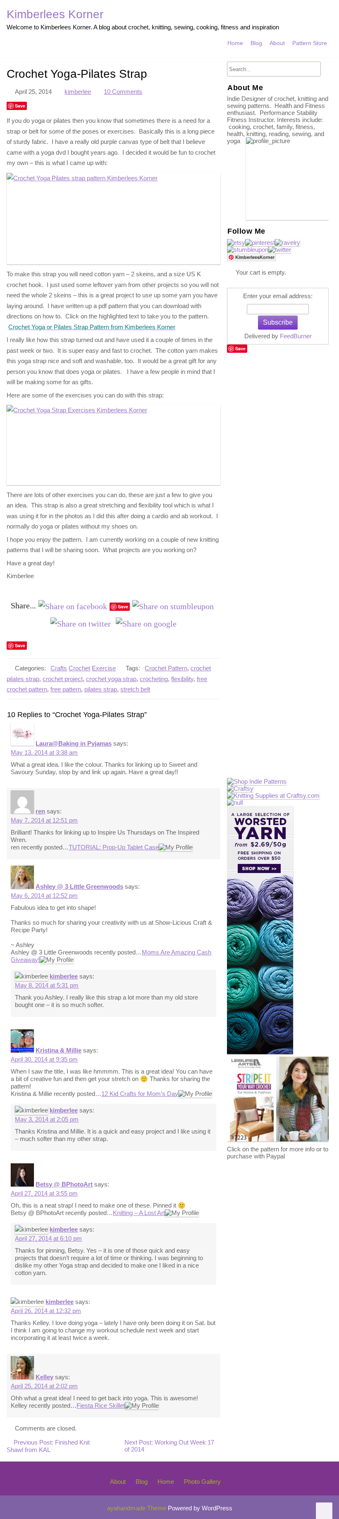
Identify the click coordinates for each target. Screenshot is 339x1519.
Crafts (58, 668)
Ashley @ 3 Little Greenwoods (79, 886)
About (277, 43)
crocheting (154, 678)
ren (40, 811)
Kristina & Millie (58, 1050)
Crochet (79, 668)
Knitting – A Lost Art (139, 1212)
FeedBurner (296, 336)
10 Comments (123, 91)
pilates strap (100, 689)
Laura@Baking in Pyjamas (74, 743)
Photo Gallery (202, 1481)
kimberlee (77, 91)
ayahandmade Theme (137, 1508)
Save (20, 106)
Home (235, 43)
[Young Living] (235, 802)
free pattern (65, 689)
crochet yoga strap (111, 678)
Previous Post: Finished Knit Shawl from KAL (48, 1446)
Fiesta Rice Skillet (100, 1405)
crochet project (63, 678)
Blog (256, 43)
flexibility (182, 678)
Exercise (104, 668)
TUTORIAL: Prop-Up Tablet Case (114, 847)
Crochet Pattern (166, 668)
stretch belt (135, 689)
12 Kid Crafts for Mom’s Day (139, 1093)
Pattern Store (309, 43)
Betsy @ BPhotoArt (64, 1184)
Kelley (44, 1376)
